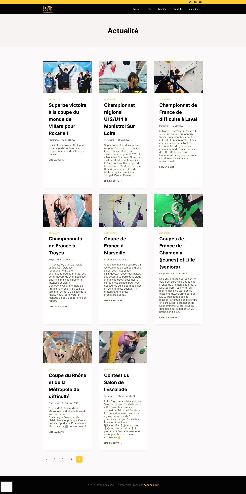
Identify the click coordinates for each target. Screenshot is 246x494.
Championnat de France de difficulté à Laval (178, 112)
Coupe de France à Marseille (115, 246)
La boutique (193, 9)
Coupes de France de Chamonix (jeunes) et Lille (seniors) (177, 253)
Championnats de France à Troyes (65, 246)
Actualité (54, 99)
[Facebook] (190, 2)
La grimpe (163, 9)
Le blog (148, 9)
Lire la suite (58, 160)
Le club (178, 9)
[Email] (200, 2)
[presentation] (67, 77)
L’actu (136, 9)
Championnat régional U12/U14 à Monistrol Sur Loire (119, 119)
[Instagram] (195, 2)
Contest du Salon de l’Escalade (117, 382)
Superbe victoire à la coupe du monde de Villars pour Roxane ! (68, 119)
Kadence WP (151, 484)
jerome (55, 140)
